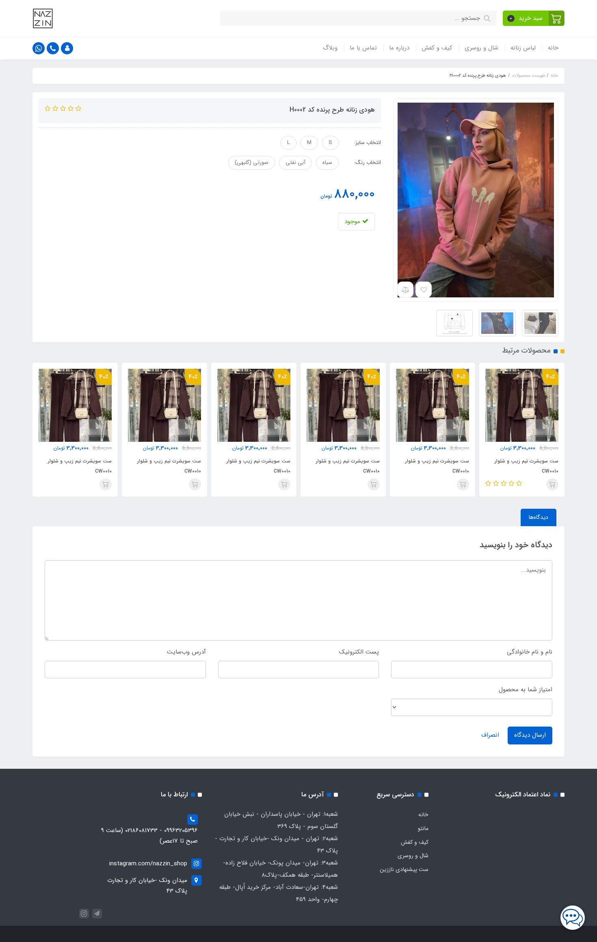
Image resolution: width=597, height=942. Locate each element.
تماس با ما (363, 48)
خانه (553, 48)
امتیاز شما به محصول (525, 690)
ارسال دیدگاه (530, 735)
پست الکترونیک (359, 652)
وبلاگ (330, 48)
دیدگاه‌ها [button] (538, 517)
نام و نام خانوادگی (529, 652)
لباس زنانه (523, 48)
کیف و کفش (437, 48)
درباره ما (399, 48)
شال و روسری (481, 48)
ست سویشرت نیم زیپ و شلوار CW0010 (526, 466)
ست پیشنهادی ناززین (404, 869)
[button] (534, 18)
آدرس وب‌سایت (186, 652)
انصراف (490, 735)
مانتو (423, 828)
